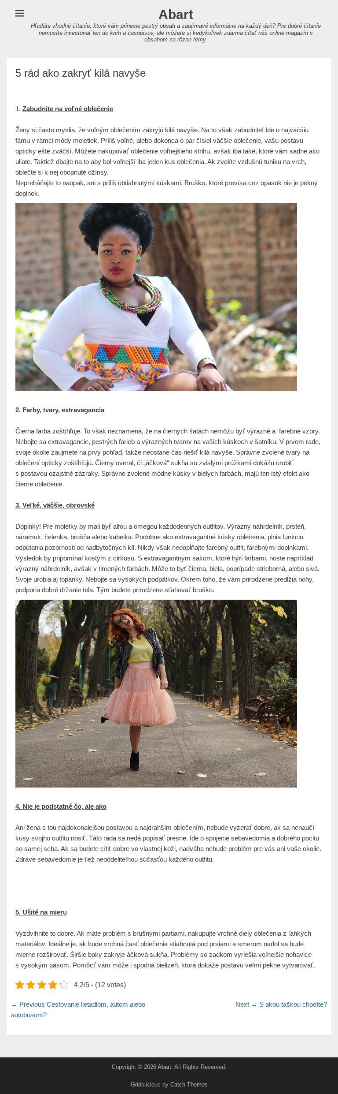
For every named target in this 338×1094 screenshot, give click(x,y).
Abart (175, 14)
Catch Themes (189, 1084)
